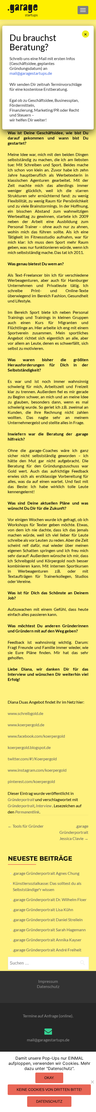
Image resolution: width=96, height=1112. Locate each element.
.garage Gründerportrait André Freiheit (47, 949)
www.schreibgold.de (25, 713)
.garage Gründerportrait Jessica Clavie (73, 832)
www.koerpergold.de (26, 724)
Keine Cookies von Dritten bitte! (49, 1090)
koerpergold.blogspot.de (29, 747)
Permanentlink (27, 811)
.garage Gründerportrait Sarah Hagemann (49, 929)
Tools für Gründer (26, 825)
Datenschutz (48, 986)
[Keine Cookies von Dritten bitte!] (92, 1081)
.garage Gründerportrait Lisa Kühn (43, 909)
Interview (43, 805)
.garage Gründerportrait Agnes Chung (46, 873)
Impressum (48, 981)
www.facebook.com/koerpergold (36, 736)
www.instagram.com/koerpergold (37, 770)
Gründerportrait (21, 799)
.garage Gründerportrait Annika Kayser (47, 939)
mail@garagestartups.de (48, 1039)
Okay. (49, 1078)
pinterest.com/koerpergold (31, 781)
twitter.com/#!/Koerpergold (32, 758)
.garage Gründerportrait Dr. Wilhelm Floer (50, 899)
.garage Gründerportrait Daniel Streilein (48, 919)
